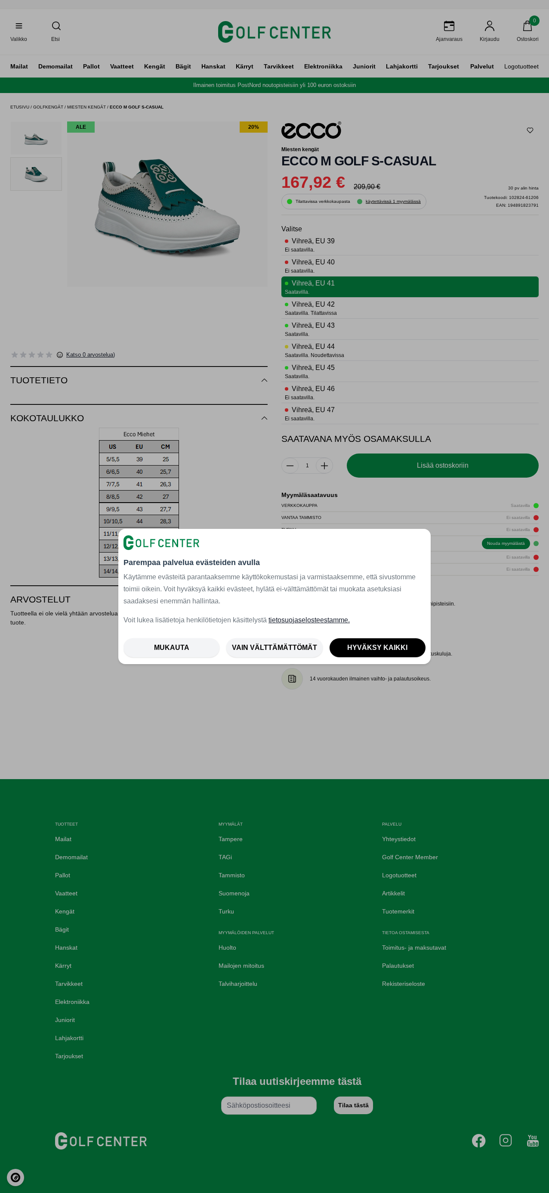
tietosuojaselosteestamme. (309, 620)
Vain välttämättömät (274, 647)
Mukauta (171, 647)
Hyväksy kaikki (377, 647)
